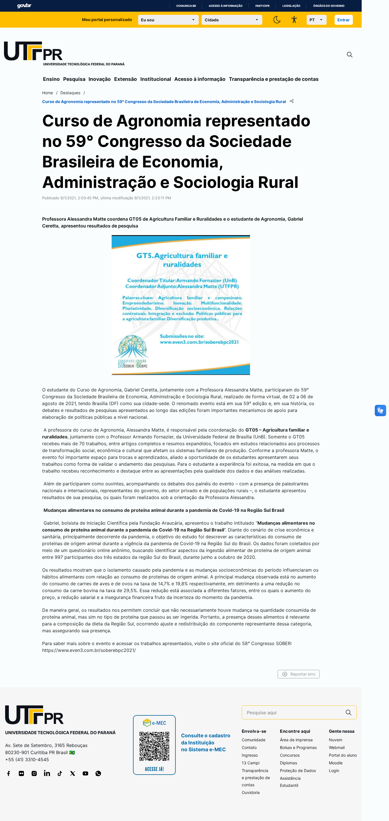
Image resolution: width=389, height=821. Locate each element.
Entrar (343, 19)
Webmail (337, 747)
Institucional (155, 79)
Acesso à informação (226, 5)
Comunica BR (186, 5)
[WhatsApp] (98, 773)
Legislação (291, 5)
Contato (249, 747)
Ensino (51, 79)
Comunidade (253, 739)
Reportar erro (302, 674)
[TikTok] (59, 773)
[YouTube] (85, 773)
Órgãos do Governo (329, 5)
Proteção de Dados (298, 770)
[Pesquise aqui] (349, 712)
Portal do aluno (343, 755)
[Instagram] (34, 773)
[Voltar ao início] (36, 716)
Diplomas (288, 762)
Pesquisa (74, 79)
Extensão (125, 79)
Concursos (290, 755)
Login (334, 770)
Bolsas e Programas (298, 747)
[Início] (64, 55)
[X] (72, 773)
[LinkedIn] (47, 773)
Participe (262, 5)
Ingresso (250, 755)
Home (47, 92)
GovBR (24, 6)
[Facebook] (8, 773)
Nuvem (335, 739)
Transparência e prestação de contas (274, 79)
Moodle (336, 762)
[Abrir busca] (350, 54)
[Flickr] (21, 773)
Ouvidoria (251, 792)
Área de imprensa (296, 739)
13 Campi (250, 762)
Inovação (100, 79)
